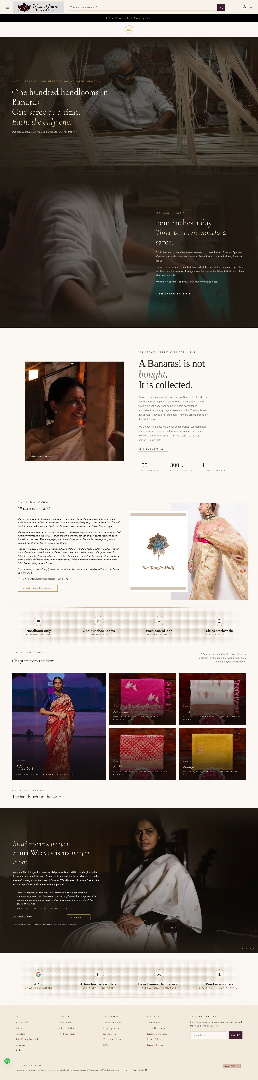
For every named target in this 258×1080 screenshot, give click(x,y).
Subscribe (79, 917)
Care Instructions (112, 1022)
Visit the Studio (67, 1033)
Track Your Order (112, 1039)
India (230, 1065)
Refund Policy (110, 1033)
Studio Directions (156, 1028)
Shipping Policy (111, 1028)
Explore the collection (194, 294)
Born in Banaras (67, 1022)
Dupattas (20, 1033)
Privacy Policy (154, 1039)
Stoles (19, 1050)
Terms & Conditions (157, 1033)
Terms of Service (155, 1044)
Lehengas (20, 1044)
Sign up (235, 1035)
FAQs (106, 1044)
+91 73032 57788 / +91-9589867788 (133, 1070)
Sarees (19, 1028)
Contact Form (154, 1022)
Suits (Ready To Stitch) (27, 1039)
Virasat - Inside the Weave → (38, 588)
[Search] (221, 7)
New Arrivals (22, 1022)
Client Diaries (66, 1028)
